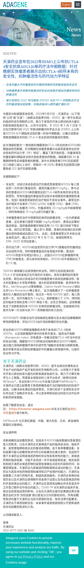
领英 (5, 413)
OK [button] (74, 550)
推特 (14, 413)
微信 (73, 409)
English (66, 4)
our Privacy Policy (30, 556)
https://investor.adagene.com (30, 409)
